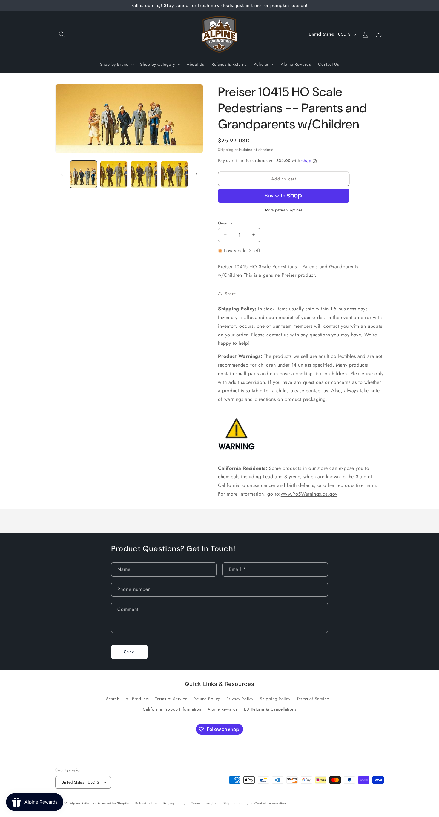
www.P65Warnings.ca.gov (309, 493)
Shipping (226, 149)
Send (129, 652)
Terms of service (204, 803)
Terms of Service (171, 699)
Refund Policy (207, 699)
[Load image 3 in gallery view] (144, 174)
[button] (61, 34)
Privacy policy (174, 803)
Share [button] (230, 294)
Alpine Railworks (83, 803)
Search (112, 699)
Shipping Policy (275, 699)
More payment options (284, 210)
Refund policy (146, 803)
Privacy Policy (240, 699)
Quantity (225, 223)
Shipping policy (235, 803)
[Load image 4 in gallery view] (174, 174)
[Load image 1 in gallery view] (83, 174)
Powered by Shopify (113, 803)
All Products (137, 699)
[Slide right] (196, 174)
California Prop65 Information (172, 709)
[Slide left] (61, 174)
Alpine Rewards (223, 709)
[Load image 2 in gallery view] (113, 174)
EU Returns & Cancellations (270, 709)
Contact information (270, 803)
